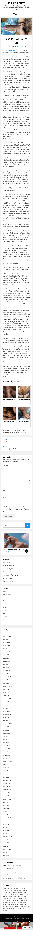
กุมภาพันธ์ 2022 (7, 789)
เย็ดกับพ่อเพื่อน (15, 902)
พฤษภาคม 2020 (7, 855)
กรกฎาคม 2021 (7, 811)
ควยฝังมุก (13, 890)
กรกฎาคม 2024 (7, 699)
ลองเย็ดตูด (5, 896)
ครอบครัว (23, 888)
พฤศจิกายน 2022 (7, 761)
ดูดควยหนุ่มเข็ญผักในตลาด (10, 569)
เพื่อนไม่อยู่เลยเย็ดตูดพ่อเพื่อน (14, 865)
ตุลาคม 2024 (6, 689)
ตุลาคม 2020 (6, 840)
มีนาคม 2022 (6, 786)
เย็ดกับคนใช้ (23, 900)
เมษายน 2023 (6, 746)
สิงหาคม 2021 (6, 808)
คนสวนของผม (6, 562)
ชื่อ (3, 483)
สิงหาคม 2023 (6, 733)
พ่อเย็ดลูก (22, 894)
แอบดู (17, 908)
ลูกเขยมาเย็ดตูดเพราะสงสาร (15, 872)
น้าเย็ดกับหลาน (22, 892)
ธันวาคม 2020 (6, 833)
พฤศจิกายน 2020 (7, 836)
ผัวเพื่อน (5, 894)
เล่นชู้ (4, 619)
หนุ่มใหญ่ (9, 898)
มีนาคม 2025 (6, 674)
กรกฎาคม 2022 (7, 774)
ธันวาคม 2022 (6, 758)
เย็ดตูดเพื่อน (10, 904)
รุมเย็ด (27, 894)
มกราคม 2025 (6, 680)
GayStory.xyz (13, 50)
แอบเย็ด (22, 908)
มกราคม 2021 (6, 830)
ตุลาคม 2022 (6, 764)
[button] (27, 927)
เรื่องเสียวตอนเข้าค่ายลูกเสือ (10, 572)
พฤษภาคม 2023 (7, 742)
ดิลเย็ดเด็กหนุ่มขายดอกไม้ (9, 565)
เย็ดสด (16, 904)
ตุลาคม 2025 (6, 655)
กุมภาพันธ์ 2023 (7, 752)
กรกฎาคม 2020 (7, 849)
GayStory (16, 3)
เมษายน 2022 (6, 783)
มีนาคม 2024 (6, 711)
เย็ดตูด (4, 904)
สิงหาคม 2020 (6, 846)
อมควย (9, 304)
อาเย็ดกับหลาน (21, 898)
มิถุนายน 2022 (6, 777)
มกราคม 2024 (6, 717)
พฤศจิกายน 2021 (7, 799)
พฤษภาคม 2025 (7, 667)
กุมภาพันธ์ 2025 (7, 677)
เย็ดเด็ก (4, 613)
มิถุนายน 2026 (6, 639)
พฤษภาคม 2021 (7, 818)
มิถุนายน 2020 (6, 852)
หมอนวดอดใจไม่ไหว (8, 578)
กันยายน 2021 (6, 805)
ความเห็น (6, 466)
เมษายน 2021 (6, 821)
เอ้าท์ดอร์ (26, 906)
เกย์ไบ (18, 430)
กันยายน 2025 (6, 658)
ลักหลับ (11, 896)
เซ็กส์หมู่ (5, 610)
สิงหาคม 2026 (6, 633)
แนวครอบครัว (6, 623)
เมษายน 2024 (6, 708)
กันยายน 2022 (6, 767)
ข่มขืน (4, 591)
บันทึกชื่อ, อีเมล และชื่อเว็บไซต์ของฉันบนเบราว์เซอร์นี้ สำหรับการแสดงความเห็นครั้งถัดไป (16, 509)
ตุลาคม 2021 (6, 802)
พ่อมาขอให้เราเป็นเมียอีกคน (18, 878)
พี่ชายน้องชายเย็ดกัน (13, 894)
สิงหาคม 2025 (6, 661)
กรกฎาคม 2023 (7, 736)
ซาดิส (11, 892)
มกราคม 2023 (6, 755)
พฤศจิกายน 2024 (7, 686)
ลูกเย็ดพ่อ (24, 896)
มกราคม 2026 (6, 645)
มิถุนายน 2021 (6, 815)
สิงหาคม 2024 (6, 695)
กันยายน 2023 (6, 730)
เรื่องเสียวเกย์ (24, 430)
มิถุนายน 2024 (6, 702)
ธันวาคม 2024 (6, 683)
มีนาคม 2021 (6, 824)
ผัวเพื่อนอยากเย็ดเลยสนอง (22, 875)
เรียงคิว (9, 906)
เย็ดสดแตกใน (23, 904)
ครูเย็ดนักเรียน (6, 890)
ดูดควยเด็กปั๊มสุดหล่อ (8, 581)
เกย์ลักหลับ (5, 604)
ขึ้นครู (4, 888)
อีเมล (4, 490)
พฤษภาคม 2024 (7, 705)
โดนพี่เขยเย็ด (6, 910)
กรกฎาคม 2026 (7, 636)
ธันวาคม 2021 (6, 796)
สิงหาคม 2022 (6, 771)
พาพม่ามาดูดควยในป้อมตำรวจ (10, 575)
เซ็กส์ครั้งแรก (10, 900)
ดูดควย (15, 892)
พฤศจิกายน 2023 (7, 724)
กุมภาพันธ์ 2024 (7, 714)
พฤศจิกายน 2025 (7, 652)
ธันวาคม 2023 (6, 720)
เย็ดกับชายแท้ (6, 902)
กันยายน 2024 (6, 692)
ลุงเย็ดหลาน (17, 896)
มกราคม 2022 (6, 793)
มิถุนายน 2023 (6, 739)
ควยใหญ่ (9, 432)
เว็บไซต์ (5, 497)
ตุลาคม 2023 (6, 727)
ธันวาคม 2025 (6, 648)
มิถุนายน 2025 (6, 664)
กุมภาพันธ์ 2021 (7, 827)
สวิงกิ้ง (4, 601)
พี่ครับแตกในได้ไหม (13, 868)
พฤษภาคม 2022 (7, 780)
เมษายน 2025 (6, 670)
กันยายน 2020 (6, 843)
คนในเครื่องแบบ (12, 430)
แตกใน (4, 908)
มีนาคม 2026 (6, 642)
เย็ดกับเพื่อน (23, 902)
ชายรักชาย (5, 598)
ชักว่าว (22, 282)
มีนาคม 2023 (6, 749)
